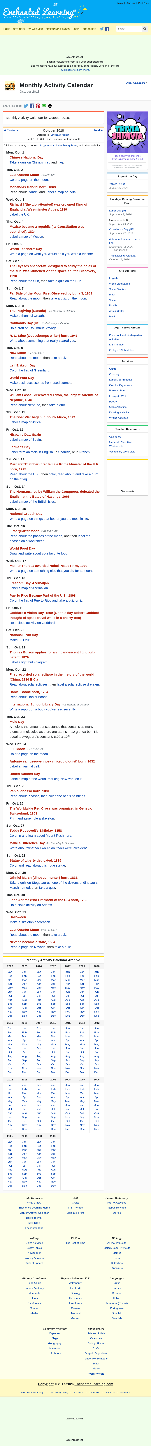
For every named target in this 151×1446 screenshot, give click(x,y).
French (84, 452)
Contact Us (94, 1393)
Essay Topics (34, 1247)
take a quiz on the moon (68, 298)
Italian (116, 1298)
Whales (34, 1313)
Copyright (46, 1384)
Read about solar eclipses (29, 684)
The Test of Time (75, 1242)
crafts (39, 145)
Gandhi (33, 192)
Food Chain (34, 1282)
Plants (34, 1298)
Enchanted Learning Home (34, 1207)
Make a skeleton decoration (30, 922)
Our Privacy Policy (59, 1393)
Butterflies (117, 1262)
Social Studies (117, 289)
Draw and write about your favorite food (38, 553)
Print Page (143, 3)
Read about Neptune (25, 405)
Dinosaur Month (59, 134)
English (113, 278)
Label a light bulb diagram (29, 662)
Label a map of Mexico (26, 236)
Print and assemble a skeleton (32, 818)
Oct (10, 1007)
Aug (10, 999)
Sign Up (131, 3)
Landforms (75, 1303)
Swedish (117, 1318)
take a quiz (59, 358)
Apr (10, 983)
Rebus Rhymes (117, 1207)
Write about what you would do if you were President (48, 848)
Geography (54, 1343)
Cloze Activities (118, 406)
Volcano (75, 1318)
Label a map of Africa (25, 422)
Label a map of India (61, 192)
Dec (10, 1015)
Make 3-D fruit (20, 640)
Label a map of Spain (25, 439)
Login (120, 3)
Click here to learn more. (75, 69)
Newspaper (34, 1252)
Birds (117, 1257)
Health (113, 305)
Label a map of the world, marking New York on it (46, 779)
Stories (117, 1212)
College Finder (96, 1343)
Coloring (114, 374)
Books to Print (117, 390)
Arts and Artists (96, 1333)
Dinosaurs (117, 1267)
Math (112, 294)
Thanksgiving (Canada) (122, 255)
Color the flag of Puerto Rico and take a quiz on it (46, 600)
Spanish (64, 452)
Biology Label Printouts (116, 1247)
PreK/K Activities (116, 1202)
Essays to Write (118, 396)
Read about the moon (25, 298)
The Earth (75, 1288)
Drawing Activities (119, 412)
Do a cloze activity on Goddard (32, 623)
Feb (10, 975)
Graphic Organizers (120, 385)
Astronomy (75, 1282)
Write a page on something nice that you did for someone (52, 571)
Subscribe (89, 29)
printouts (49, 145)
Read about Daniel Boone (29, 697)
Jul (10, 995)
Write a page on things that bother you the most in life (49, 519)
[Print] (50, 106)
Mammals (34, 1293)
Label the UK (19, 214)
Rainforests (34, 1303)
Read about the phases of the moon (36, 536)
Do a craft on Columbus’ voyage (33, 328)
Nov (10, 1011)
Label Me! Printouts (120, 379)
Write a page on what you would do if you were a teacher (51, 254)
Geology (75, 1293)
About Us (110, 1393)
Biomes (117, 1252)
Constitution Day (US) (121, 229)
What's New (36, 29)
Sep (10, 1003)
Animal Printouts (116, 1242)
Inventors (54, 1348)
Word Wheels (96, 1373)
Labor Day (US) (118, 210)
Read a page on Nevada (27, 947)
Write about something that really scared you (42, 340)
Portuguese (117, 1308)
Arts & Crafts (116, 310)
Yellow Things (117, 183)
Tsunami (75, 1313)
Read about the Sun (24, 281)
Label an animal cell (24, 766)
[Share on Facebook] (32, 106)
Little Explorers (75, 1212)
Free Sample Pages (58, 29)
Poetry (113, 401)
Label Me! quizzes (66, 145)
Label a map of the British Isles (32, 501)
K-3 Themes (116, 344)
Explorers (54, 1333)
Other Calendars (135, 82)
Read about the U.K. (25, 474)
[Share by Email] (44, 106)
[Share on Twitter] (26, 106)
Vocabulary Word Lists (122, 451)
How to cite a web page (32, 1393)
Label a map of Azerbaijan (29, 588)
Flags (55, 1338)
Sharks (34, 1308)
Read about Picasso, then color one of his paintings (47, 796)
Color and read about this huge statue (37, 865)
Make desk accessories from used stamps (40, 383)
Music (112, 316)
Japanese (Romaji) (117, 1303)
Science (113, 300)
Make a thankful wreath (27, 316)
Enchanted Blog (34, 1227)
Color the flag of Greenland (29, 370)
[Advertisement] (75, 47)
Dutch (116, 1282)
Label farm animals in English (31, 452)
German (117, 1293)
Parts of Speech (34, 1262)
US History (55, 1353)
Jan (10, 971)
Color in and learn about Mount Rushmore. (41, 835)
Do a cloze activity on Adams (31, 905)
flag (60, 162)
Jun (10, 991)
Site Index (19, 29)
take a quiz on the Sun (64, 281)
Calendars (115, 436)
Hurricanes (75, 1298)
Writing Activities (118, 417)
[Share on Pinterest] (38, 106)
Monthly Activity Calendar (34, 1212)
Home (6, 29)
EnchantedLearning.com (94, 1384)
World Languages (119, 283)
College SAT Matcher (121, 350)
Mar (10, 979)
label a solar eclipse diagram (78, 684)
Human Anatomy (34, 1288)
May (10, 987)
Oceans (75, 1308)
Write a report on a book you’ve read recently (43, 709)
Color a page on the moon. (29, 180)
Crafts (112, 368)
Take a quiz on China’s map (30, 162)
